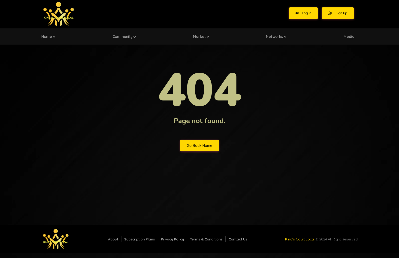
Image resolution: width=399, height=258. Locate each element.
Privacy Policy (172, 239)
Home (46, 36)
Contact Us (238, 239)
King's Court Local (299, 239)
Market (199, 36)
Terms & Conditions (206, 239)
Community (122, 36)
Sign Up (341, 13)
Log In (306, 13)
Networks (274, 36)
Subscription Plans (139, 239)
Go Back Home (199, 145)
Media (349, 36)
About (113, 239)
